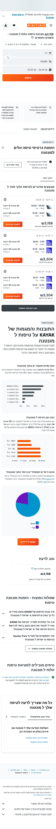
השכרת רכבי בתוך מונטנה (37, 737)
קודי (44, 482)
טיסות (33, 770)
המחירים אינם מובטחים (43, 795)
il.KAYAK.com (44, 770)
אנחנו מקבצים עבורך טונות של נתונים (33, 809)
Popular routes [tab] (18, 716)
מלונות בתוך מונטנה (39, 742)
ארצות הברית (36, 773)
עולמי (25, 770)
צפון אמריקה (15, 770)
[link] (28, 541)
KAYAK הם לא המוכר (41, 803)
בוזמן (48, 479)
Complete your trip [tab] (40, 716)
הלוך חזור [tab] (47, 178)
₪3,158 (49, 34)
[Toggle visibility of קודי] (35, 527)
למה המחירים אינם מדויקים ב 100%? (33, 814)
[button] (3, 16)
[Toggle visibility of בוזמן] (35, 523)
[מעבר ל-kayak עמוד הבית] (36, 25)
